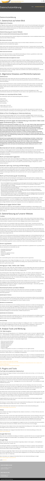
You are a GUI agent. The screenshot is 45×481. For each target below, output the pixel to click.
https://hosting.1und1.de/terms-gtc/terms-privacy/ (9, 365)
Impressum (3, 479)
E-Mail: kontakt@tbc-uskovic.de (6, 467)
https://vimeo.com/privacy (5, 431)
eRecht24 (4, 459)
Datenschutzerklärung (9, 479)
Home (32, 6)
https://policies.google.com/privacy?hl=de (8, 407)
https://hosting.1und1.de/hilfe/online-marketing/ (9, 361)
